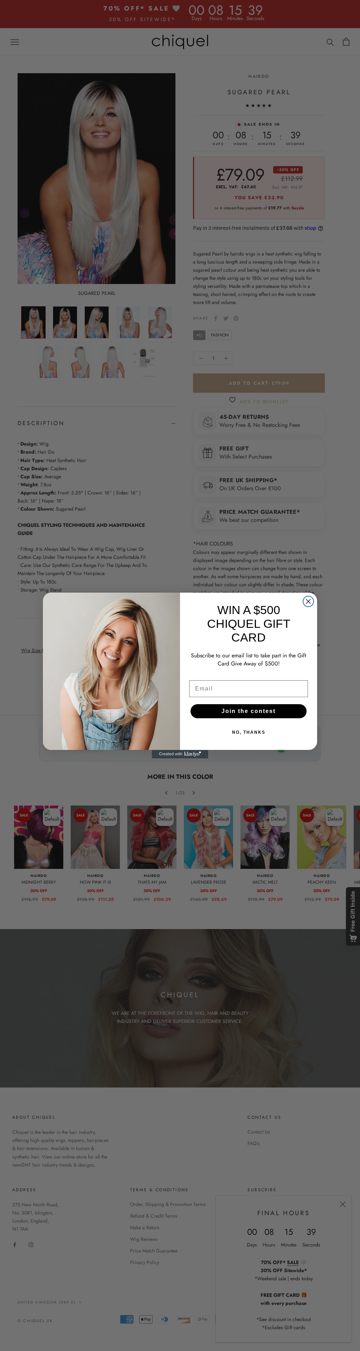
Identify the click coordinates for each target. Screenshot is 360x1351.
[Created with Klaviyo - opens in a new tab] (180, 754)
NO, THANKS (248, 732)
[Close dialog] (308, 601)
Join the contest (248, 711)
